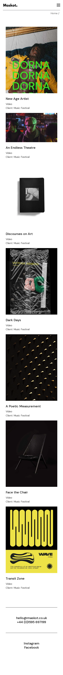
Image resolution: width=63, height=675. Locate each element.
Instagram (31, 643)
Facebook (31, 647)
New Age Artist (17, 99)
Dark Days (13, 320)
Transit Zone (15, 578)
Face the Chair (17, 492)
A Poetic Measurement (23, 406)
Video (9, 104)
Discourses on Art (19, 234)
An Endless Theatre (20, 148)
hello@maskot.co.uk (31, 618)
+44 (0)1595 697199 (31, 622)
